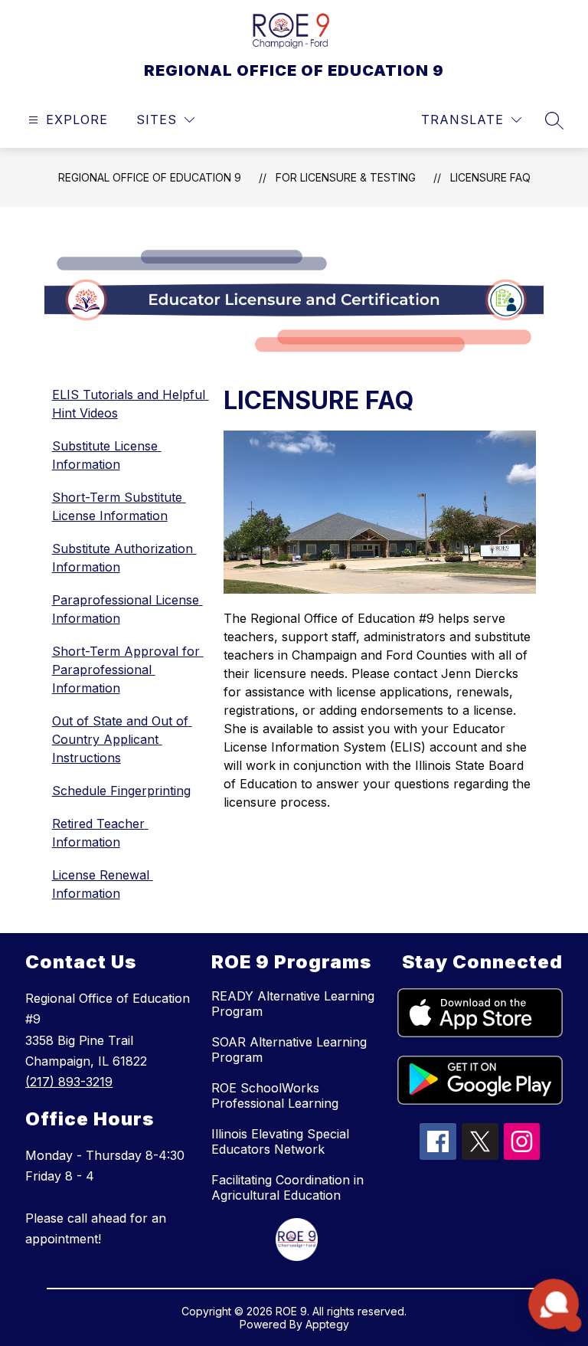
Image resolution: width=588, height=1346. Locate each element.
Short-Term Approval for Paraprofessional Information (128, 670)
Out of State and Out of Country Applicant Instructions (122, 739)
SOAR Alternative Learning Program (289, 1049)
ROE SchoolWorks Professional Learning (274, 1095)
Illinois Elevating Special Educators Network (280, 1141)
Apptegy (327, 1324)
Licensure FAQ (490, 177)
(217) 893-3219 (69, 1081)
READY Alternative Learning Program (292, 1003)
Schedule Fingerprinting (121, 790)
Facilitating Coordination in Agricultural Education (287, 1187)
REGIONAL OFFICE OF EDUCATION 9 (149, 177)
